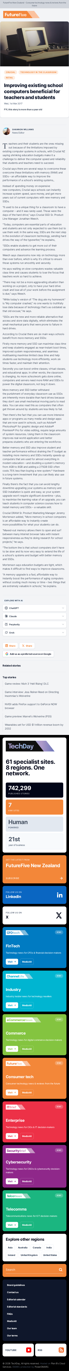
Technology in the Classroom (38, 72)
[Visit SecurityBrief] (23, 1150)
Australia (22, 1247)
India (49, 1247)
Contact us (13, 1292)
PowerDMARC (42, 1366)
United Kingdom (29, 1255)
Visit (10, 961)
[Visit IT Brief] (23, 1107)
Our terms (12, 1335)
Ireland (11, 1255)
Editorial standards (17, 1306)
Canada (37, 1247)
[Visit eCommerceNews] (23, 1020)
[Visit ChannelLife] (23, 976)
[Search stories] (60, 1269)
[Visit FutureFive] (23, 1063)
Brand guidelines (16, 1285)
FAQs (10, 1313)
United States (50, 1255)
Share (12, 645)
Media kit (27, 961)
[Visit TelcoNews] (23, 1196)
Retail (9, 77)
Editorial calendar (16, 1299)
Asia (10, 1247)
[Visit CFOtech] (23, 932)
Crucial (10, 72)
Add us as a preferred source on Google (30, 654)
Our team (12, 1328)
